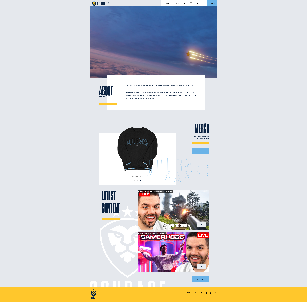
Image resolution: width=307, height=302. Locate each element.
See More (200, 151)
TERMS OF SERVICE (213, 296)
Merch (177, 3)
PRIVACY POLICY (204, 296)
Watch (211, 3)
